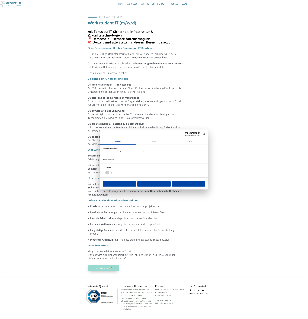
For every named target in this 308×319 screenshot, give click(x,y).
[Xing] (199, 290)
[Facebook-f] (190, 290)
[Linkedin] (195, 290)
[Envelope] (203, 290)
